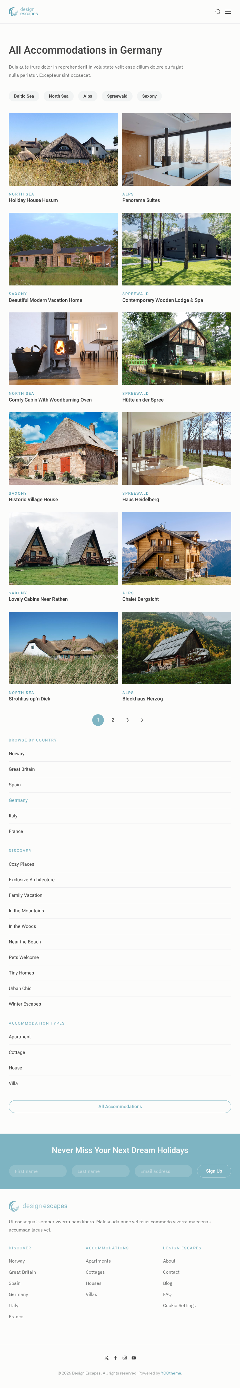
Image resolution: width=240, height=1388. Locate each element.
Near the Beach (25, 941)
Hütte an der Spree (143, 400)
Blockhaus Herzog (142, 698)
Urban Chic (20, 988)
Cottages (95, 1272)
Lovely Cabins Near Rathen (38, 599)
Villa (13, 1083)
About (169, 1261)
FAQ (167, 1294)
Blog (167, 1283)
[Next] (142, 720)
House (15, 1067)
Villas (91, 1294)
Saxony (149, 96)
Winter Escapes (25, 1004)
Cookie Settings (179, 1305)
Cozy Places (21, 864)
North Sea (58, 96)
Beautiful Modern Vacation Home (45, 300)
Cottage (17, 1052)
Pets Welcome (24, 957)
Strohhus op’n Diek (29, 698)
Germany (18, 800)
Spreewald (117, 96)
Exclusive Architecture (32, 879)
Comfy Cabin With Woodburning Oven (50, 400)
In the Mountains (26, 910)
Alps (87, 96)
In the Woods (22, 926)
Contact (171, 1272)
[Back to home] (23, 11)
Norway (17, 753)
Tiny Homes (21, 973)
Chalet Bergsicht (140, 599)
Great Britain (22, 769)
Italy (13, 815)
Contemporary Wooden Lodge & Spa (162, 300)
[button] (218, 11)
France (16, 831)
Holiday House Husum (33, 200)
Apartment (20, 1036)
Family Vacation (25, 895)
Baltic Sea (24, 96)
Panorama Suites (141, 200)
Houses (94, 1283)
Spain (15, 784)
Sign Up (214, 1171)
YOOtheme (171, 1373)
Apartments (98, 1261)
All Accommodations (120, 1106)
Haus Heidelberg (140, 499)
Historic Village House (33, 499)
